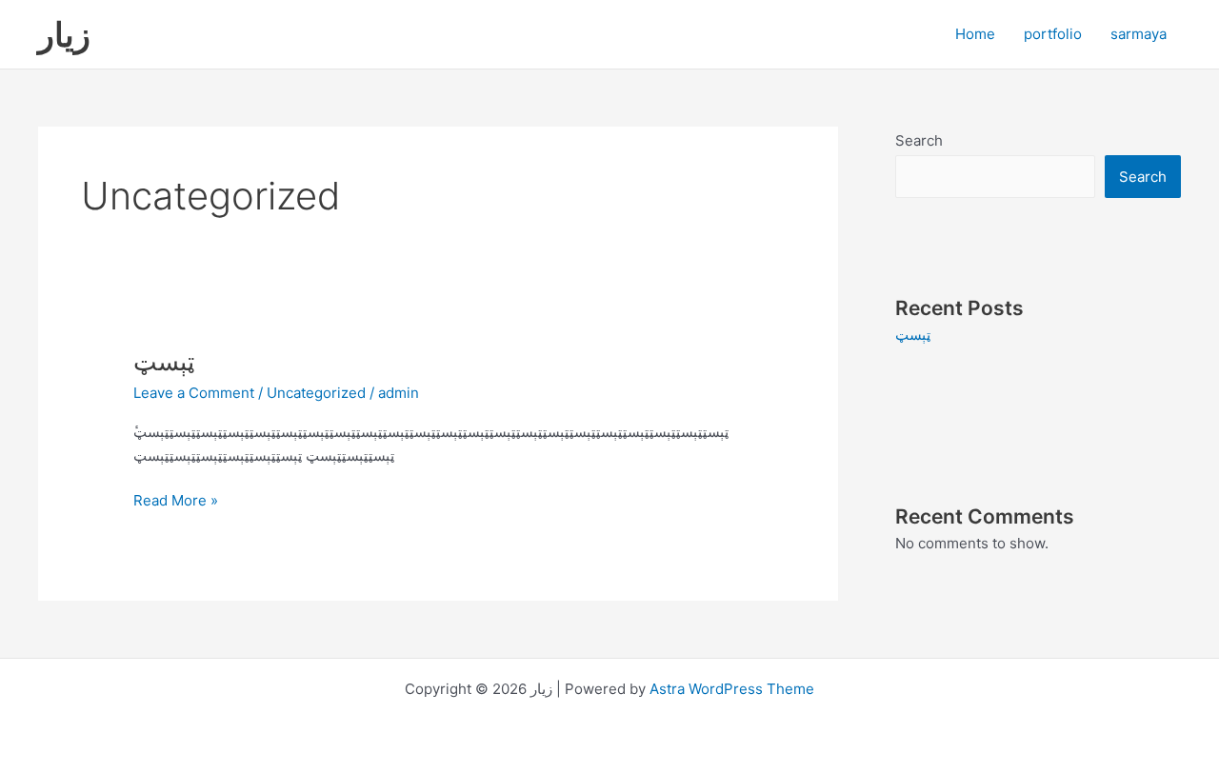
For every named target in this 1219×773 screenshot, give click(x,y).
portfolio (1053, 34)
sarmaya (1138, 34)
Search (919, 140)
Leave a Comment (193, 393)
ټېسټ (163, 361)
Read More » (175, 499)
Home (975, 34)
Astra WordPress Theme (731, 689)
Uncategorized (316, 393)
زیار (64, 34)
